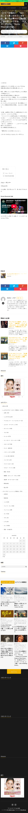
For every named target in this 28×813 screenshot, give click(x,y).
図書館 (8, 600)
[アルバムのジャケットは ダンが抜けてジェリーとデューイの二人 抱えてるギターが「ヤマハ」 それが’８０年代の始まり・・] (4, 340)
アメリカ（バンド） (5, 598)
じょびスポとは (7, 416)
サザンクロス (9, 621)
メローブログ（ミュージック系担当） (11, 491)
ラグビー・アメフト (8, 467)
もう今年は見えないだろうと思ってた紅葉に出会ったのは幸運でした (20, 629)
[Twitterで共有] (14, 42)
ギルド (14, 32)
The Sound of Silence (20, 620)
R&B (5, 498)
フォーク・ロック (13, 30)
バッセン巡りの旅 (8, 456)
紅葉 (23, 623)
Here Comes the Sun (20, 597)
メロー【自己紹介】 (23, 7)
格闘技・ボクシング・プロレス (11, 475)
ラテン (5, 517)
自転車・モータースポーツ (10, 479)
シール (19, 647)
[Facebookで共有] (5, 42)
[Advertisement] (14, 66)
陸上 (5, 487)
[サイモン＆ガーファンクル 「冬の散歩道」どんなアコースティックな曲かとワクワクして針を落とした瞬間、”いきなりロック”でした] (4, 356)
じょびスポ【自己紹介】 (11, 7)
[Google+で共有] (22, 42)
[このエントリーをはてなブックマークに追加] (7, 46)
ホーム (2, 7)
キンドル (4, 600)
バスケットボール (8, 452)
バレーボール (7, 460)
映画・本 (6, 471)
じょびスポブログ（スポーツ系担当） (11, 410)
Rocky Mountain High (7, 32)
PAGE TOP (25, 787)
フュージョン (7, 509)
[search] (26, 566)
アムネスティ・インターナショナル (20, 646)
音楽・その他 (7, 529)
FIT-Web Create (11, 810)
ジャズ (5, 502)
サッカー (6, 436)
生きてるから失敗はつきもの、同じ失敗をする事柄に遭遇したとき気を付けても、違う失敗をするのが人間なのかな (7, 653)
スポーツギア (7, 444)
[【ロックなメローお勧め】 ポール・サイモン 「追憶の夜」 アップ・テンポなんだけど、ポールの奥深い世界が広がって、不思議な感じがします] (4, 324)
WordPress (23, 810)
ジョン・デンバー (19, 32)
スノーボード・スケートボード (11, 440)
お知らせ (4, 406)
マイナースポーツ (8, 464)
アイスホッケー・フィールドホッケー (12, 420)
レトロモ (18, 808)
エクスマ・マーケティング (10, 424)
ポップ (5, 513)
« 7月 (3, 556)
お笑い (5, 412)
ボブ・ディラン (20, 649)
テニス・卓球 (7, 448)
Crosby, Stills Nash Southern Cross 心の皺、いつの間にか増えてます (7, 627)
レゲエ (5, 521)
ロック (5, 525)
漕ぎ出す (6, 623)
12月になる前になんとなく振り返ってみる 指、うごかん (8, 603)
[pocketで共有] (20, 46)
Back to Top (14, 671)
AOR (5, 494)
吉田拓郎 (3, 646)
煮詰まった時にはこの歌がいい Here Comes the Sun (20, 605)
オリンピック (7, 428)
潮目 (19, 601)
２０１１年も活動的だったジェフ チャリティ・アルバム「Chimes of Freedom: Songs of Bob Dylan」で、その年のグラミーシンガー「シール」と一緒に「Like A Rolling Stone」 (20, 658)
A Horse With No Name (7, 597)
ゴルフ (5, 432)
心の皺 (2, 623)
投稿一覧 (19, 298)
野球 (5, 483)
